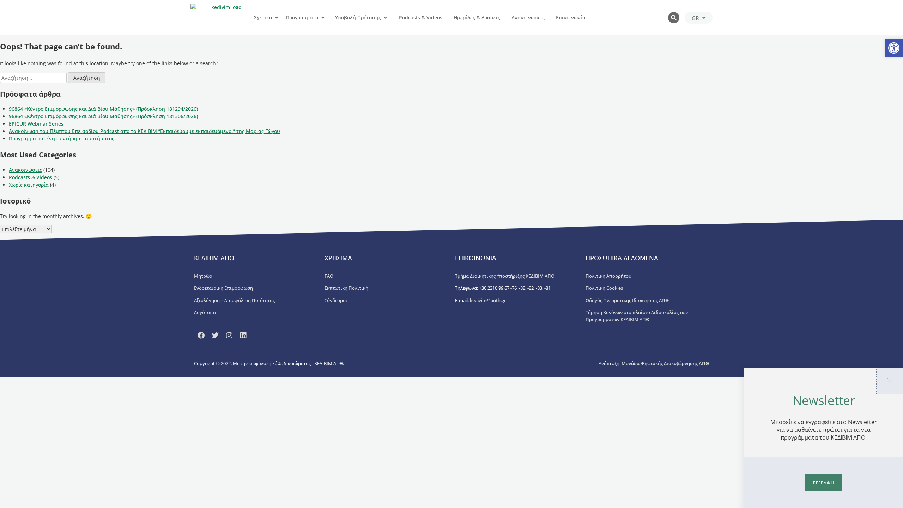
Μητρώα (203, 276)
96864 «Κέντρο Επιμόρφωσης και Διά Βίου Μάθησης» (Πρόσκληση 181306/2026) (103, 116)
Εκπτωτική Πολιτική (346, 288)
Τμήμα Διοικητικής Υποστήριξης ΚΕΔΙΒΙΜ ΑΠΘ (504, 276)
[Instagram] (229, 335)
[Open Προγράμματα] (322, 17)
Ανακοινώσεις (25, 170)
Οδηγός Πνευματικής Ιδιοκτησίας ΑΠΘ (627, 300)
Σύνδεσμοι (336, 300)
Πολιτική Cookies (604, 288)
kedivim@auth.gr (488, 300)
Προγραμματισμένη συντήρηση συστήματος (61, 138)
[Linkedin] (243, 335)
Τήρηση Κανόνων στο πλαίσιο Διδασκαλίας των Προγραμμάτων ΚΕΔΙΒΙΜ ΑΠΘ (637, 315)
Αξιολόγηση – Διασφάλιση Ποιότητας (234, 300)
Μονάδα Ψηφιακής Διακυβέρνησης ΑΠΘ (665, 363)
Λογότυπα (205, 312)
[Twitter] (215, 335)
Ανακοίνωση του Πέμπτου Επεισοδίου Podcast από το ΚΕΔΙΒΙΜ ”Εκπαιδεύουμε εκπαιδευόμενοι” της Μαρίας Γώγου (144, 131)
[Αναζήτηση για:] (34, 77)
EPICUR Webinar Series (36, 123)
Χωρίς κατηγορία (29, 184)
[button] (894, 48)
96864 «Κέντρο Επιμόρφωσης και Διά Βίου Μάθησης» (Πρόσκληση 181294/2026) (103, 108)
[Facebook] (201, 335)
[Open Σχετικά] (276, 17)
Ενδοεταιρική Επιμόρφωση (223, 288)
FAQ (329, 276)
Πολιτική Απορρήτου (608, 276)
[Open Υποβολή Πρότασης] (385, 17)
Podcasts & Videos (30, 177)
